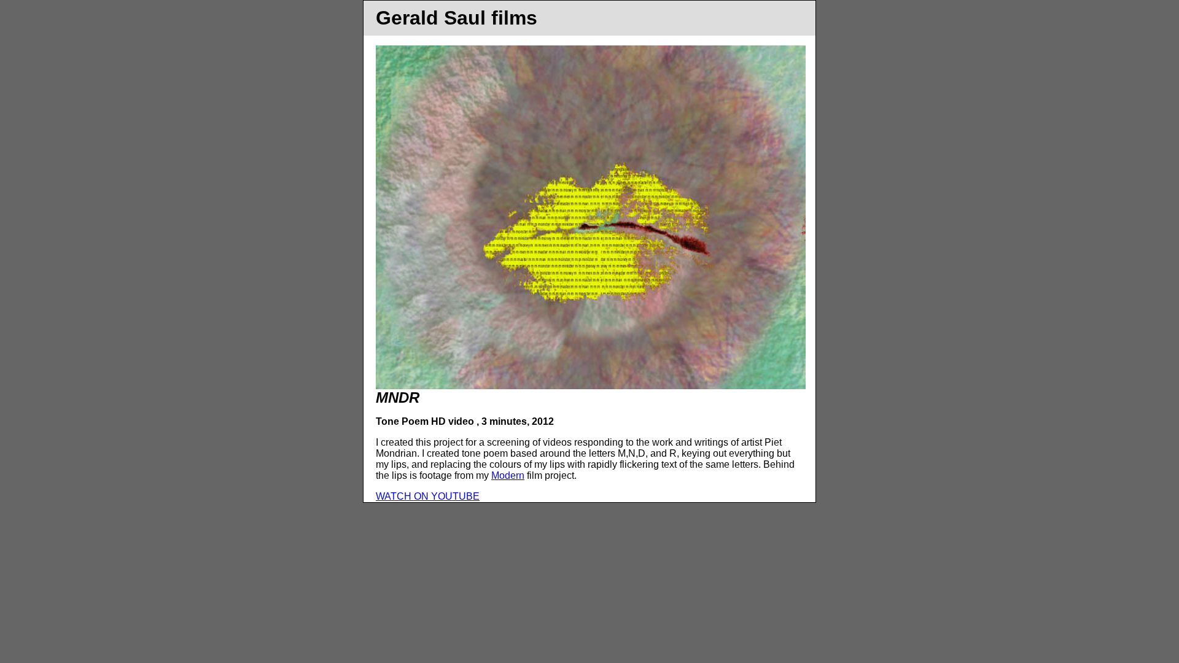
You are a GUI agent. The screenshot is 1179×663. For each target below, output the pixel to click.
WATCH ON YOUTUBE (428, 496)
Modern (507, 475)
